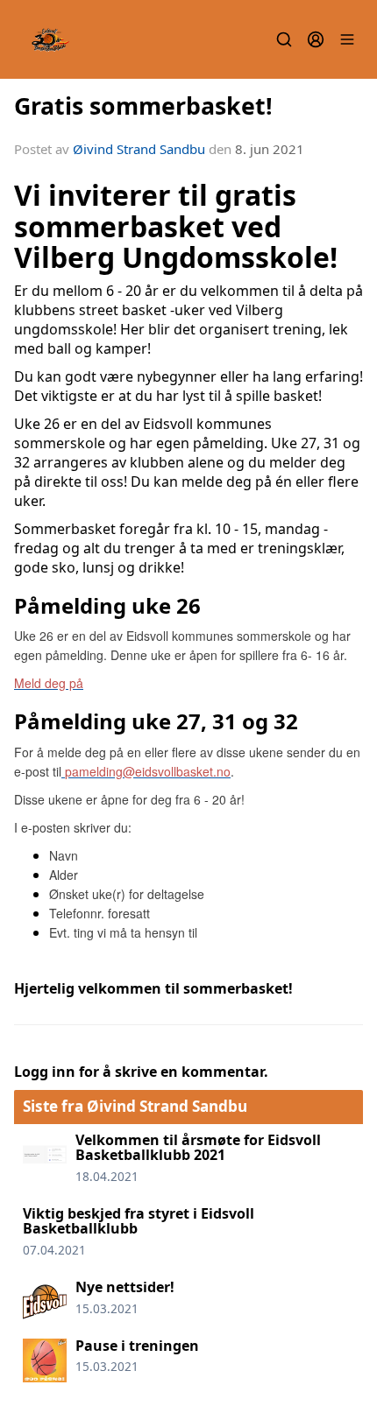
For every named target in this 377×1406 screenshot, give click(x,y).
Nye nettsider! (124, 1287)
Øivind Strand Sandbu (139, 149)
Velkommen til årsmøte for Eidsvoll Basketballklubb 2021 (198, 1147)
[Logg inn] (315, 39)
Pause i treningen (137, 1345)
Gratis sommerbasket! (143, 105)
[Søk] (284, 39)
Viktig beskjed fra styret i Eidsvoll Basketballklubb (138, 1221)
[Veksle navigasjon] (347, 39)
